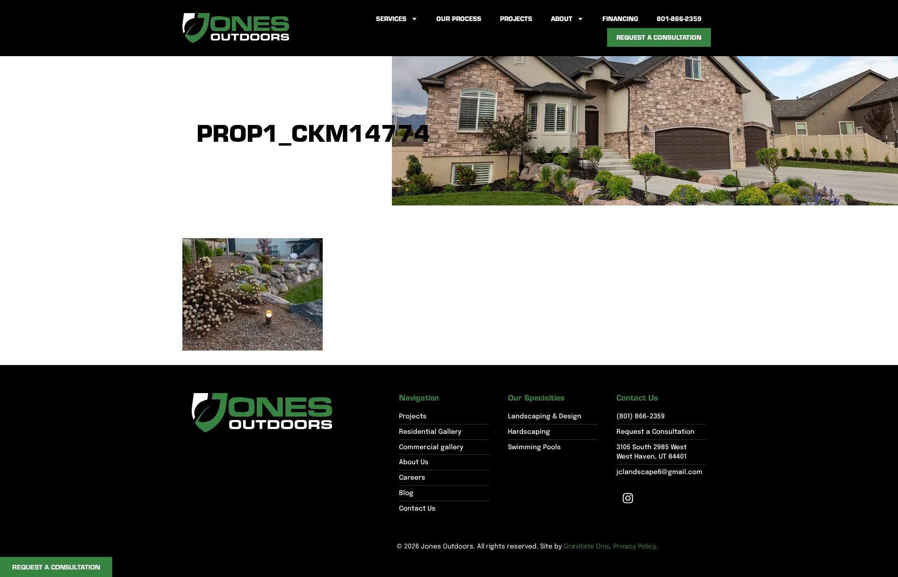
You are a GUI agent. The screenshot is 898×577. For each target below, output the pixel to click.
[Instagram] (628, 498)
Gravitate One (586, 546)
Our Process (458, 18)
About (561, 18)
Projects (516, 18)
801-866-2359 (679, 18)
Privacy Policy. (635, 546)
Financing (620, 18)
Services (391, 18)
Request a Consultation (659, 37)
